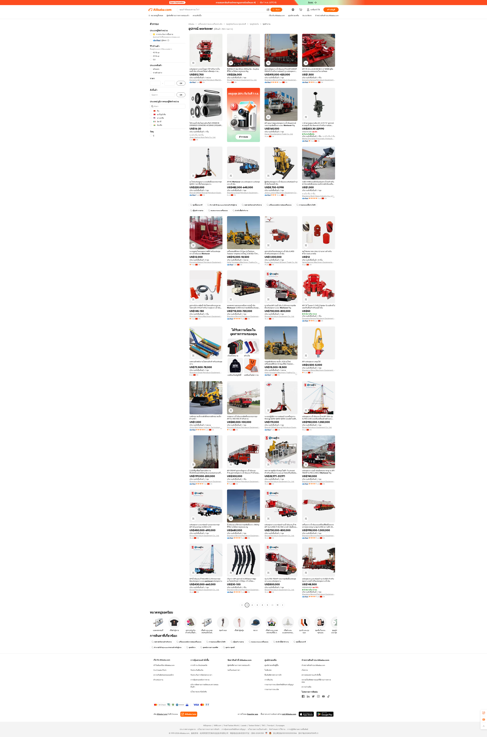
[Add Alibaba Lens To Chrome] (188, 714)
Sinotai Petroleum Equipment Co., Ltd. (242, 80)
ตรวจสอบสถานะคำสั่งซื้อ (311, 675)
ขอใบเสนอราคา (234, 670)
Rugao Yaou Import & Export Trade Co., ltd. (281, 262)
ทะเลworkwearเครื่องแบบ (219, 210)
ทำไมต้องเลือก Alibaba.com (164, 665)
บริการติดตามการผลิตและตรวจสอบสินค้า (204, 686)
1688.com (217, 725)
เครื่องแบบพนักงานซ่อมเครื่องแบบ (280, 205)
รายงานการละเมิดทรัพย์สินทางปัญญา (279, 685)
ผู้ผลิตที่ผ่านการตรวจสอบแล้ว (239, 665)
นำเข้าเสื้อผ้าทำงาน (241, 210)
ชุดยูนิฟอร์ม (254, 24)
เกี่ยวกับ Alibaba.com (161, 660)
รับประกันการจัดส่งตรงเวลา (201, 675)
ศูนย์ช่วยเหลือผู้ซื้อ (272, 665)
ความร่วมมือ (306, 687)
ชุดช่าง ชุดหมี (230, 647)
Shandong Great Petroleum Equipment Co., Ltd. (243, 193)
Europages (280, 725)
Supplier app (252, 714)
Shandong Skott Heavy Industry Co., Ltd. (318, 196)
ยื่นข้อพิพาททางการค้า (273, 675)
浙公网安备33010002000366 (285, 733)
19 (277, 605)
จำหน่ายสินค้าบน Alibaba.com (313, 665)
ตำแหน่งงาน (158, 680)
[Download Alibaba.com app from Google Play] (325, 714)
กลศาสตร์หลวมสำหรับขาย (253, 205)
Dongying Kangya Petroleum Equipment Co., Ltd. (318, 80)
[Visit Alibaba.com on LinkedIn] (308, 696)
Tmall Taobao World (231, 725)
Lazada (243, 725)
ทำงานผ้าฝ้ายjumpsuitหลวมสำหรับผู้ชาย (223, 205)
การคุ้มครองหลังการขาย (199, 680)
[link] (483, 713)
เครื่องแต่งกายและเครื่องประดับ (210, 24)
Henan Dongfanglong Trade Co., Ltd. (279, 134)
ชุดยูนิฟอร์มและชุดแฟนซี (236, 24)
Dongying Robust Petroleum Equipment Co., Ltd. (205, 262)
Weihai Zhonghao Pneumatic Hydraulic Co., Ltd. (318, 139)
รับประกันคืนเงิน (196, 670)
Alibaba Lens (162, 714)
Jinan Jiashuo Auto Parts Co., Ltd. (202, 137)
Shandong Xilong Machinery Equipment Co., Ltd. (205, 316)
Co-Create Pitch (159, 670)
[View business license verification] (266, 733)
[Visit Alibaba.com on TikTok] (328, 696)
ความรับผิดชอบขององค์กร (163, 675)
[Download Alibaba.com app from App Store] (306, 714)
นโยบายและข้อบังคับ (198, 692)
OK (181, 83)
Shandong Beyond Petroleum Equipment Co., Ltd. (281, 80)
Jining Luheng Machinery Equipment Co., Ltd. (281, 193)
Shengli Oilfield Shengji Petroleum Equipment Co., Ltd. (205, 193)
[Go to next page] (282, 605)
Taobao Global (253, 725)
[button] (267, 9)
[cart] (301, 10)
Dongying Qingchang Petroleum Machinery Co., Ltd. (205, 80)
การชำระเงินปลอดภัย (198, 665)
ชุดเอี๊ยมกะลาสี (197, 205)
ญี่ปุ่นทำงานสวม (198, 210)
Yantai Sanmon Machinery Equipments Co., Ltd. (318, 262)
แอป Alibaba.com (289, 714)
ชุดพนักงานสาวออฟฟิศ (210, 647)
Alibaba (191, 24)
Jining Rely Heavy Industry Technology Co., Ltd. (205, 427)
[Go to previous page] (242, 605)
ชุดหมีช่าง (192, 647)
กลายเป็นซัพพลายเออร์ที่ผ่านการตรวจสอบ (316, 681)
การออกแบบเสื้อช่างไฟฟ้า (307, 205)
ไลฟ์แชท (268, 670)
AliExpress (207, 725)
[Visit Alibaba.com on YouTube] (323, 696)
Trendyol (270, 725)
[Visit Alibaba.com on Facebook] (303, 696)
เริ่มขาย (305, 670)
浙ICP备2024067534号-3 (308, 733)
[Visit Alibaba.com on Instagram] (318, 696)
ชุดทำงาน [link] (266, 24)
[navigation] (167, 314)
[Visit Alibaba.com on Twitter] (313, 696)
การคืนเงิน (269, 680)
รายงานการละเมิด (272, 689)
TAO (263, 725)
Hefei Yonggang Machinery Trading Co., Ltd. (243, 262)
